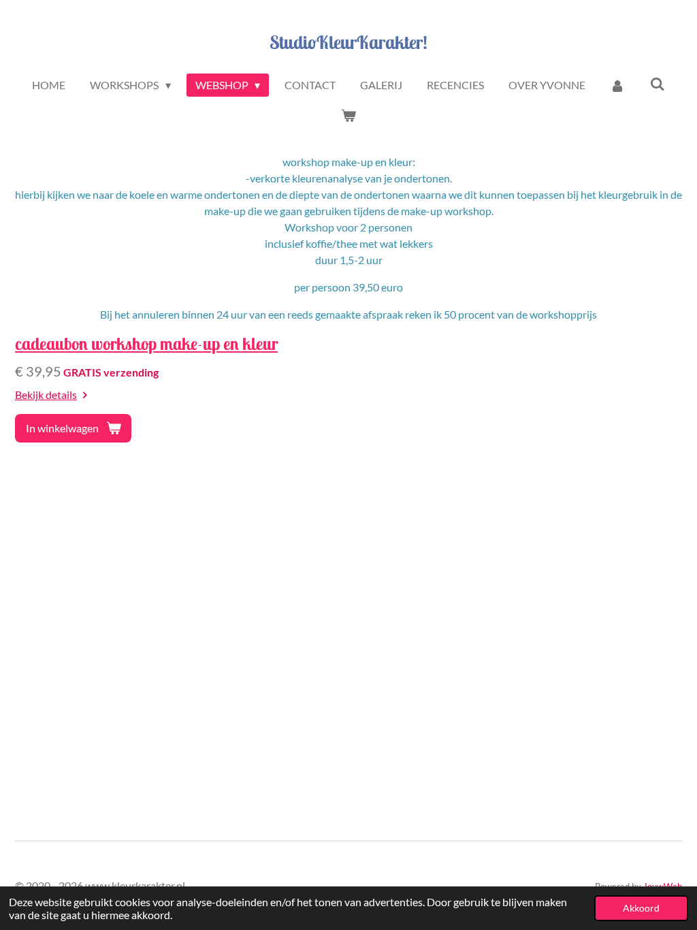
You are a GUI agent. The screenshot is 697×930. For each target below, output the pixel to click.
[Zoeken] (657, 83)
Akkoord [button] (641, 908)
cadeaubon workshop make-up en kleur (146, 344)
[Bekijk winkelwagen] (348, 115)
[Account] (617, 85)
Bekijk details (46, 394)
